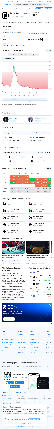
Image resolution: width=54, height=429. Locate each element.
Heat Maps (32, 352)
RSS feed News (8, 350)
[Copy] (23, 32)
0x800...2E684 (15, 32)
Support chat (7, 395)
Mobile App (49, 352)
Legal (28, 260)
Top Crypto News (16, 260)
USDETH (31, 95)
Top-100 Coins (21, 334)
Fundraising (12, 22)
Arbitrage (33, 22)
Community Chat (8, 339)
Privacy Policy (30, 426)
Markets (20, 22)
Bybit (9, 260)
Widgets (48, 347)
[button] (10, 382)
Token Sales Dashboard (36, 347)
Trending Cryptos (34, 334)
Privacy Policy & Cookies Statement (15, 419)
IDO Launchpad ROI (35, 337)
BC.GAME (38, 8)
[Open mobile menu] (51, 5)
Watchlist (48, 337)
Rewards (48, 350)
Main (3, 8)
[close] (50, 305)
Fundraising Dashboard (36, 350)
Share (49, 50)
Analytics (41, 22)
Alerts (47, 339)
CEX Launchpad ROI (35, 339)
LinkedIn (6, 347)
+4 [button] (23, 45)
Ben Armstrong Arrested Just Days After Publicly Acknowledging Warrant (37, 257)
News (47, 344)
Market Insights (8, 337)
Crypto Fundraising (9, 342)
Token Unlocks (22, 342)
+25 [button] (46, 39)
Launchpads (21, 350)
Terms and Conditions (20, 426)
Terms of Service (48, 415)
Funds (19, 337)
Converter (48, 342)
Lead (23, 157)
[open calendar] (37, 54)
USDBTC (22, 95)
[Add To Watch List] (29, 13)
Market (4, 260)
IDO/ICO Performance (35, 342)
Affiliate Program (6, 398)
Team (5, 113)
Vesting (27, 22)
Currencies (9, 8)
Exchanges (20, 352)
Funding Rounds (22, 339)
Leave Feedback (6, 403)
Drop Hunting (21, 344)
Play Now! (47, 8)
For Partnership (6, 400)
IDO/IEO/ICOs (21, 347)
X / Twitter (7, 334)
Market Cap (13, 95)
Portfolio (48, 334)
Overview (5, 22)
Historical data (49, 22)
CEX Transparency (35, 344)
